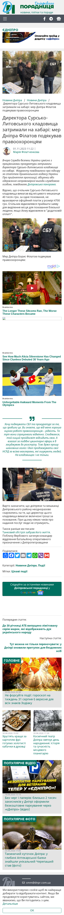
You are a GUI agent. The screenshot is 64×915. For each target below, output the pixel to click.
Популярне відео (20, 763)
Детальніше (10, 903)
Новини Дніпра (12, 100)
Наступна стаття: (33, 645)
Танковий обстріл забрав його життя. (26, 532)
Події (41, 565)
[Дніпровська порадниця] (11, 883)
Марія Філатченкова (26, 152)
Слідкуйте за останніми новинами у (32, 588)
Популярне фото (19, 819)
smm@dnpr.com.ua (38, 882)
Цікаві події (19, 571)
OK (32, 910)
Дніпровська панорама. (42, 184)
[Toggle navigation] (4, 18)
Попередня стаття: (29, 626)
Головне (12, 660)
